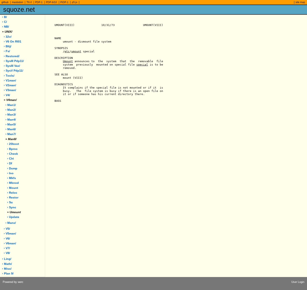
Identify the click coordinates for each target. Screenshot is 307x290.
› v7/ (7, 248)
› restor (12, 197)
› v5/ (7, 228)
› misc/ (6, 268)
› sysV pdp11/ (13, 70)
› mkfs (11, 178)
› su (10, 202)
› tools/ (9, 75)
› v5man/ (10, 233)
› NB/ (5, 26)
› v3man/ (10, 90)
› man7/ (10, 134)
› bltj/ (7, 46)
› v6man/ (10, 243)
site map (300, 2)
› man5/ (10, 124)
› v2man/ (10, 85)
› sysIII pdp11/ (14, 61)
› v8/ (7, 253)
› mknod (13, 182)
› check (12, 153)
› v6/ (7, 238)
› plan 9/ (8, 273)
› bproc (12, 149)
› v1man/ (10, 80)
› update (13, 217)
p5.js (74, 2)
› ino (10, 173)
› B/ (4, 17)
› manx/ (10, 222)
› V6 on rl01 (12, 41)
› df (9, 163)
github (5, 2)
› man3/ (10, 114)
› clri (10, 158)
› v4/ (7, 95)
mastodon (17, 2)
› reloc (12, 192)
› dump (12, 168)
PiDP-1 (64, 2)
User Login (297, 282)
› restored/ (11, 56)
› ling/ (6, 258)
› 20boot (13, 144)
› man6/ (10, 129)
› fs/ (7, 51)
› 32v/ (7, 36)
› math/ (7, 264)
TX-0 (29, 2)
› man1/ (10, 105)
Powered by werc (13, 282)
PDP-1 (39, 2)
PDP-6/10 (51, 2)
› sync (11, 207)
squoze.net (19, 9)
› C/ (4, 21)
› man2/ (10, 109)
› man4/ (10, 119)
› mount (12, 187)
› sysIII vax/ (12, 65)
